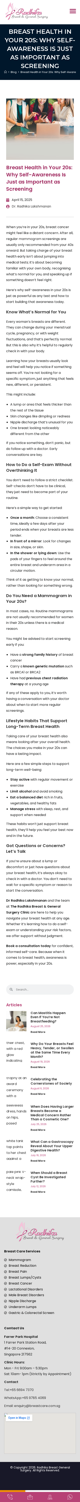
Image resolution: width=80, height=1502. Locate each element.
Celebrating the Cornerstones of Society (51, 1081)
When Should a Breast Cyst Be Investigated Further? (49, 1177)
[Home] (5, 72)
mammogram (30, 239)
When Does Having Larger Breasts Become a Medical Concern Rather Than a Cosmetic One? (52, 1113)
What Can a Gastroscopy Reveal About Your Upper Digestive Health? (52, 1146)
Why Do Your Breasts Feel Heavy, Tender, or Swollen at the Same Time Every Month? (52, 1050)
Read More (38, 1032)
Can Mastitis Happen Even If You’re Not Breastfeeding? (48, 1017)
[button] (72, 11)
